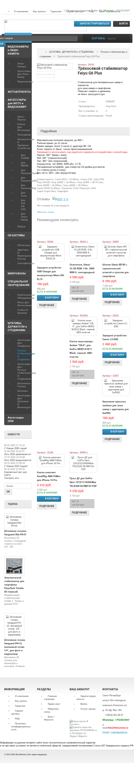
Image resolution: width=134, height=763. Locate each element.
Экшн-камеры (21, 65)
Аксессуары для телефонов (23, 343)
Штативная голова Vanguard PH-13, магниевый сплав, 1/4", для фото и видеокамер (14, 646)
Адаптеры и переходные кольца (23, 254)
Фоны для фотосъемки (23, 304)
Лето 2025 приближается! (17, 454)
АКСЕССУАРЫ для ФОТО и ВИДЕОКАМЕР (17, 103)
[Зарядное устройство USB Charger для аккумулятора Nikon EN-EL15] (51, 252)
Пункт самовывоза (109, 11)
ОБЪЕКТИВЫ (16, 235)
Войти (123, 23)
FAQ (91, 11)
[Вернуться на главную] (41, 52)
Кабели (21, 226)
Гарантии (56, 11)
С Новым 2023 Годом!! (16, 466)
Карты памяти (21, 118)
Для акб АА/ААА (23, 205)
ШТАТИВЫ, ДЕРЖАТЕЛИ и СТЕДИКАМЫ (17, 327)
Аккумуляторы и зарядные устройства (23, 144)
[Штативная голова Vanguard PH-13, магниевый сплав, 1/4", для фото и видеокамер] (14, 625)
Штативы (22, 391)
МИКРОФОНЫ (17, 273)
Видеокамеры (23, 81)
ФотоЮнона (21, 754)
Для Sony (24, 194)
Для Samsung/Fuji (24, 187)
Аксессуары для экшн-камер (23, 74)
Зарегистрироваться (94, 23)
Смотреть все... (12, 478)
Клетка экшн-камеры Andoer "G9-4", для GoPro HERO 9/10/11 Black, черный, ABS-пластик (81, 349)
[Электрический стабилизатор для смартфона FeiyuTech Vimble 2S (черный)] (14, 566)
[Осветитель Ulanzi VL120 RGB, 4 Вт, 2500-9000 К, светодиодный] (83, 251)
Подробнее (46, 305)
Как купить (39, 11)
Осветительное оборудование (23, 296)
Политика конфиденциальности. (21, 726)
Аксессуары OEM (16, 419)
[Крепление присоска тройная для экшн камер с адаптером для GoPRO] (116, 386)
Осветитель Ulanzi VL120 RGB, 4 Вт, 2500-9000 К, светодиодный (82, 268)
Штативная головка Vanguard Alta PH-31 (15, 532)
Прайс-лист (54, 704)
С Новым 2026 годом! (15, 448)
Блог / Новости (49, 718)
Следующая (68, 74)
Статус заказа (87, 709)
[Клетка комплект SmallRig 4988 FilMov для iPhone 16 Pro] (51, 460)
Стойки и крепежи (22, 311)
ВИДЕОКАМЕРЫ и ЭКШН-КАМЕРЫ (18, 50)
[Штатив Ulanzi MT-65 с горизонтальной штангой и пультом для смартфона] (116, 251)
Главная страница (50, 697)
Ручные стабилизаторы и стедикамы (23, 355)
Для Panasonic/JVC (24, 179)
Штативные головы (23, 385)
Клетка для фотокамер (23, 127)
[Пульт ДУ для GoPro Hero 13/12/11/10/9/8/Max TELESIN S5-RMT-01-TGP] (83, 463)
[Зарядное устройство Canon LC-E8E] (116, 323)
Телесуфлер (23, 134)
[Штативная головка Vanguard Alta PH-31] (14, 521)
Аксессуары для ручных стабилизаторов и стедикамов (23, 371)
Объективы (23, 245)
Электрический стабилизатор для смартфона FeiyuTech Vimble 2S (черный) (14, 584)
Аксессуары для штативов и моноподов (23, 401)
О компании (21, 11)
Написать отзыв (45, 212)
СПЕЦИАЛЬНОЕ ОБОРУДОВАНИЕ (19, 283)
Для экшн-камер (24, 216)
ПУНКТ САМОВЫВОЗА (114, 732)
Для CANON (24, 156)
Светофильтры (23, 263)
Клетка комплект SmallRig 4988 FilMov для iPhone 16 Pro (49, 476)
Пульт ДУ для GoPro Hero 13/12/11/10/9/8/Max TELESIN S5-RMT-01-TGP (83, 482)
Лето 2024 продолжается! (17, 460)
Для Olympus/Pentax (24, 172)
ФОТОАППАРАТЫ (19, 91)
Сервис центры (75, 11)
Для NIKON (24, 164)
